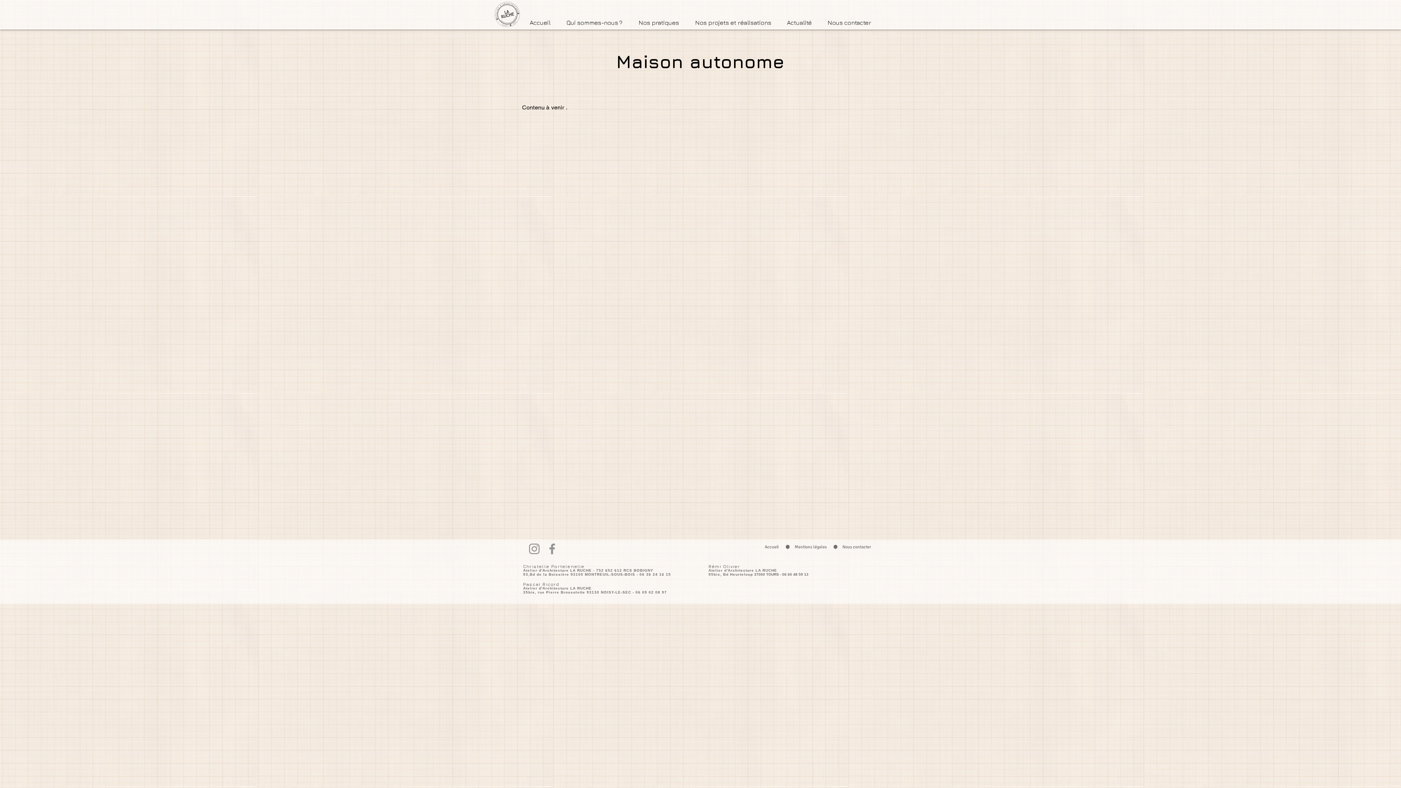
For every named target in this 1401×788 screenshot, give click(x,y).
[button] (594, 22)
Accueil (772, 547)
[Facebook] (552, 549)
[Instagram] (534, 549)
